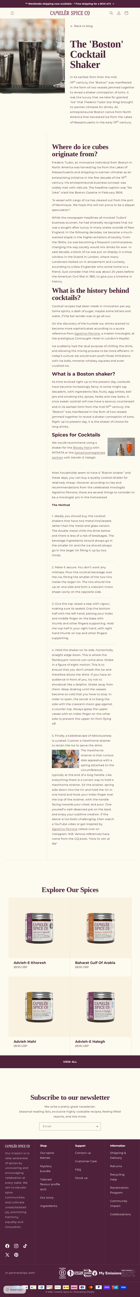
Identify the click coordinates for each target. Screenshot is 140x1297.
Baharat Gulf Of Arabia (95, 963)
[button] (12, 13)
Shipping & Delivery (118, 1155)
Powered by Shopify (84, 1292)
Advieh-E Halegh (90, 1042)
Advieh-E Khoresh (30, 963)
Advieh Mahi (25, 1042)
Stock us (81, 1178)
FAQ (78, 1169)
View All (70, 1061)
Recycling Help (117, 1177)
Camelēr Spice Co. (63, 1292)
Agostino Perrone (87, 333)
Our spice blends (47, 1155)
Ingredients (48, 1206)
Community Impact (118, 1203)
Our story (47, 1197)
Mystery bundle (46, 1169)
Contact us (83, 1153)
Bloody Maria (82, 447)
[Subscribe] (97, 1126)
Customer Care (86, 1161)
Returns (116, 1166)
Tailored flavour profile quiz (50, 1184)
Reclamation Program (119, 1190)
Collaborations (120, 1214)
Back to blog (83, 26)
